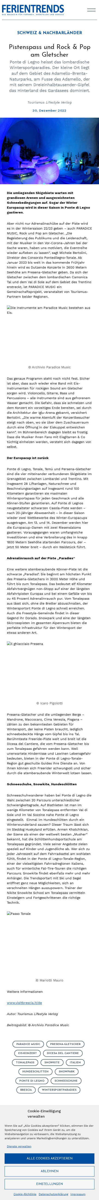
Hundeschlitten (35, 1071)
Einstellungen (49, 1184)
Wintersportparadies (59, 1090)
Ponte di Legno (31, 1081)
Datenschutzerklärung (53, 1194)
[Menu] (91, 10)
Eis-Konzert (27, 1053)
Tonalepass (25, 1062)
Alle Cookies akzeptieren (50, 1158)
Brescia (26, 1090)
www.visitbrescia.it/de (24, 1003)
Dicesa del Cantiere (63, 1053)
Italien (75, 1062)
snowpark (67, 1071)
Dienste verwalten (19, 1146)
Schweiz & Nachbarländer (49, 33)
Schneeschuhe (66, 1081)
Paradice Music (28, 1044)
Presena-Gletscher (65, 1044)
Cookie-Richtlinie (25, 1194)
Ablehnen (49, 1171)
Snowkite (52, 1062)
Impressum (77, 1194)
